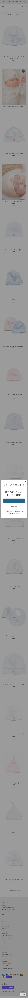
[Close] (25, 482)
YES (14, 501)
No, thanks (14, 506)
